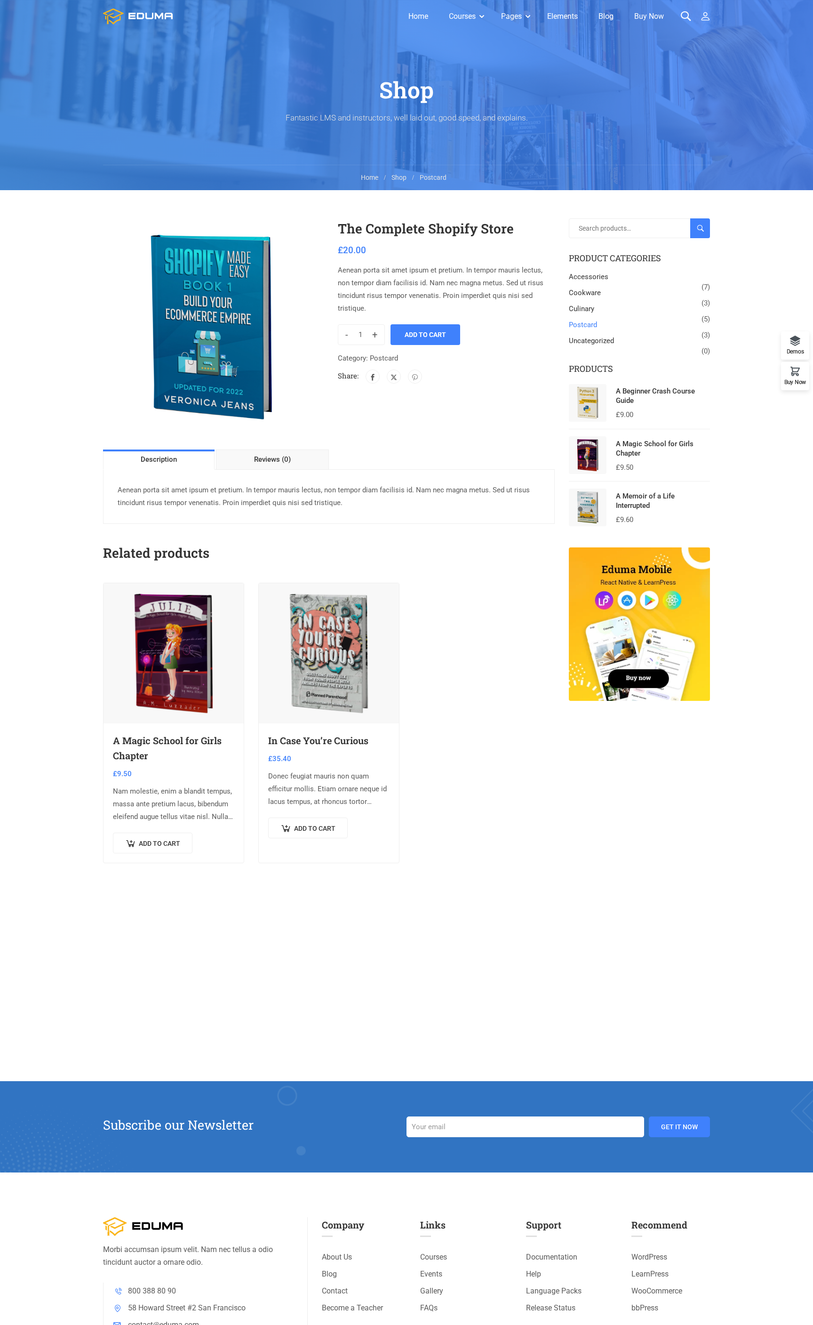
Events (431, 1273)
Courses (462, 16)
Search (704, 229)
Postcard (433, 177)
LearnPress (650, 1273)
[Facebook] (373, 376)
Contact (335, 1290)
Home (418, 16)
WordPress (649, 1257)
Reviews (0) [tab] (272, 459)
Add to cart (425, 334)
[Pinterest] (415, 376)
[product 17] (211, 326)
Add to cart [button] (159, 843)
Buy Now (649, 16)
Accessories (588, 277)
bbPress (644, 1307)
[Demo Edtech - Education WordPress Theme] (138, 16)
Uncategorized (591, 341)
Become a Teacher (352, 1307)
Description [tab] (159, 459)
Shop (398, 177)
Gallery (431, 1290)
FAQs (429, 1307)
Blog (606, 16)
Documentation (551, 1257)
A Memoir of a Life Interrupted (645, 501)
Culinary (581, 309)
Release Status (550, 1307)
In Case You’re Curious (318, 740)
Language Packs (554, 1290)
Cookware (585, 293)
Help (533, 1273)
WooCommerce (656, 1290)
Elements (562, 16)
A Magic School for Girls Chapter (167, 748)
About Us (337, 1257)
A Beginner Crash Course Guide (655, 396)
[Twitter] (394, 376)
